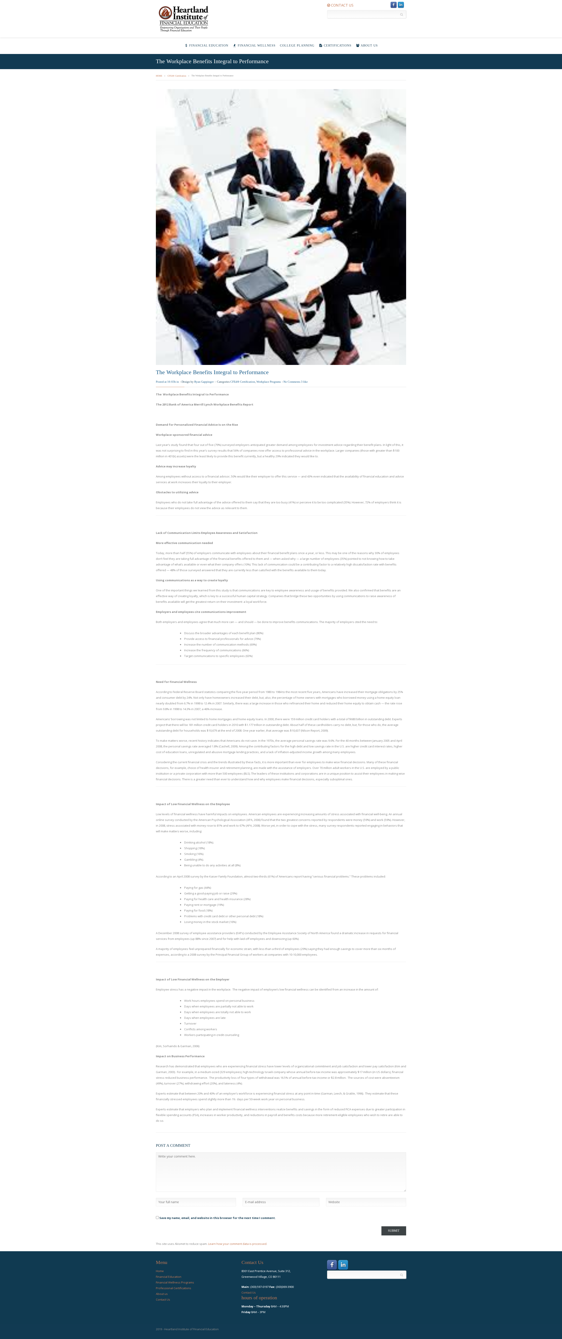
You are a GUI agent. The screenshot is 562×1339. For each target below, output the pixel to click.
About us (162, 1294)
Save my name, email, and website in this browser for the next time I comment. (217, 1218)
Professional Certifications (173, 1288)
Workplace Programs (268, 381)
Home (160, 1271)
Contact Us (163, 1299)
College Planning (297, 45)
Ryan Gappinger (204, 381)
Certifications (337, 45)
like (304, 381)
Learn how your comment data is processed (237, 1244)
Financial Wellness (256, 45)
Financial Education (208, 45)
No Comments (291, 381)
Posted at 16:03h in (167, 381)
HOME (159, 76)
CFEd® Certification (177, 76)
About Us (369, 45)
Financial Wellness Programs (175, 1282)
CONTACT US (341, 5)
